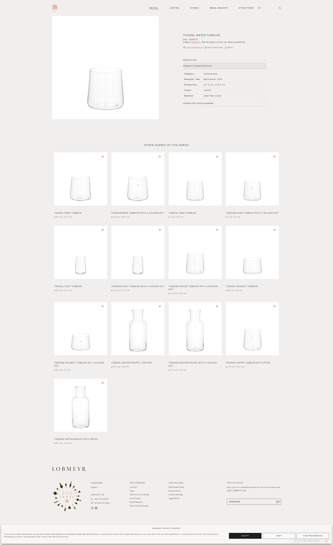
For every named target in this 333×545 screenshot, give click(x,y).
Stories (194, 8)
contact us (195, 42)
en (259, 8)
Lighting (174, 8)
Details (81, 212)
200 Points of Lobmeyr (140, 495)
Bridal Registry (219, 8)
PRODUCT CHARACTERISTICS (197, 66)
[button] (108, 68)
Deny (279, 536)
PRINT (230, 47)
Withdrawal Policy (176, 487)
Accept (245, 536)
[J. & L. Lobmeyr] (54, 8)
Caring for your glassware (198, 103)
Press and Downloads (139, 506)
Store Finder (246, 8)
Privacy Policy (175, 491)
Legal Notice (174, 498)
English (94, 487)
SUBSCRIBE (234, 502)
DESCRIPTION (190, 60)
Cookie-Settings (176, 495)
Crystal (154, 8)
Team (132, 491)
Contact (133, 487)
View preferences (313, 536)
